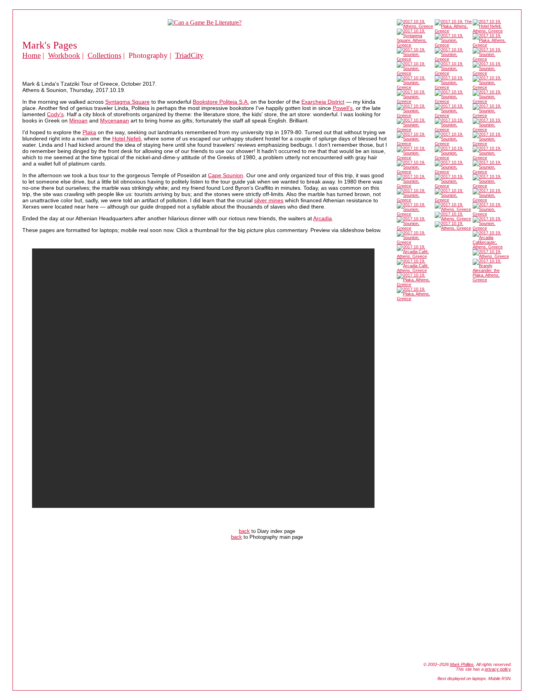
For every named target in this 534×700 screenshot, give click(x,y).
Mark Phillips (462, 664)
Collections (104, 55)
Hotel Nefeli (126, 138)
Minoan (78, 120)
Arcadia (322, 218)
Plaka (89, 132)
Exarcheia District (322, 102)
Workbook (64, 55)
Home (31, 55)
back (244, 531)
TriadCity (189, 55)
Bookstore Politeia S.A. (221, 102)
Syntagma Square (127, 102)
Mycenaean (114, 120)
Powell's (343, 108)
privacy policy (498, 669)
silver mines (268, 200)
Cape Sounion (225, 175)
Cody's (55, 114)
